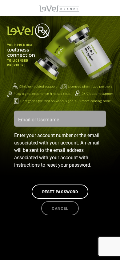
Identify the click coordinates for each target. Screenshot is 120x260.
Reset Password (60, 191)
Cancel (60, 208)
